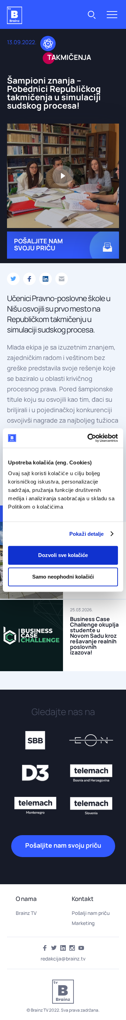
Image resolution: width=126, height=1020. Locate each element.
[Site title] (14, 15)
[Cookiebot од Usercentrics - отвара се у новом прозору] (89, 437)
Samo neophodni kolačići (63, 577)
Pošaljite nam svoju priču (63, 845)
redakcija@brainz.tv (63, 958)
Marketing (83, 923)
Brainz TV (26, 913)
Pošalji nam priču (91, 913)
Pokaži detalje (86, 534)
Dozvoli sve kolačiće (63, 555)
